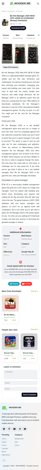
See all (33, 291)
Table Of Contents (10, 67)
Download (18, 28)
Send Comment (29, 395)
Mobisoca (6, 255)
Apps (16, 442)
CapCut (4, 442)
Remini (4, 451)
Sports (23, 247)
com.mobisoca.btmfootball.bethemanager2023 (29, 255)
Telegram (15, 284)
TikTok (4, 439)
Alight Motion (6, 455)
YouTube (27, 284)
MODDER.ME (19, 439)
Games (17, 445)
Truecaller (5, 448)
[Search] (38, 3)
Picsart (4, 445)
